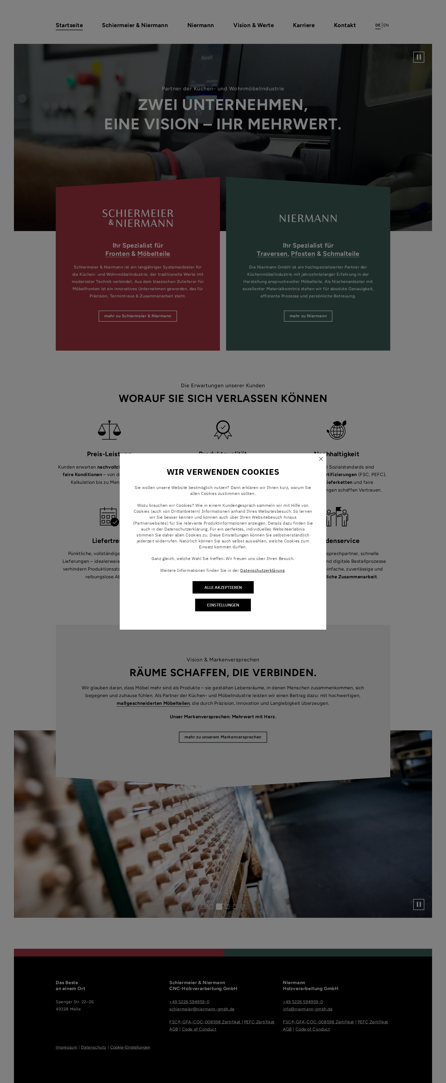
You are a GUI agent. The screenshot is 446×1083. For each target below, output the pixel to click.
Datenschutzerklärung (262, 570)
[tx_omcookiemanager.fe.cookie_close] (321, 459)
